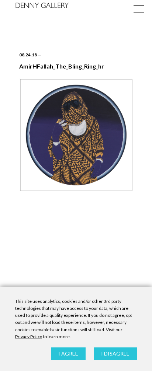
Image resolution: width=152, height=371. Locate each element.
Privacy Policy (28, 336)
